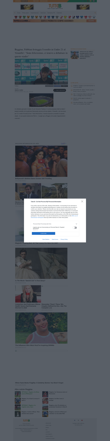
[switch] (75, 228)
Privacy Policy (64, 239)
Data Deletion (45, 239)
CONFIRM (43, 233)
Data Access (55, 239)
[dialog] (55, 220)
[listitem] (55, 224)
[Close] (82, 201)
